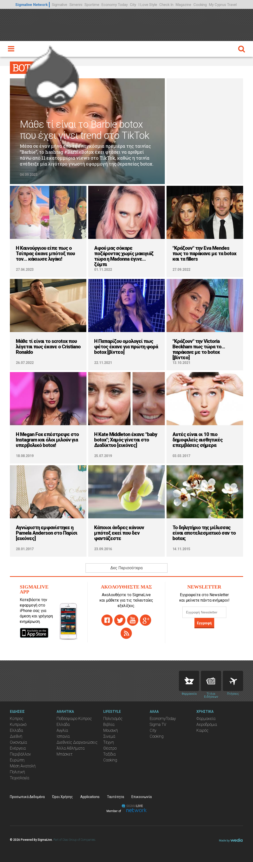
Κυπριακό (18, 724)
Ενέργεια (18, 748)
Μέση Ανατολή (23, 766)
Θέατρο (110, 748)
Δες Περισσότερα (126, 568)
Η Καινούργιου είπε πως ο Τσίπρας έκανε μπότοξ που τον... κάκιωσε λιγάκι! (45, 253)
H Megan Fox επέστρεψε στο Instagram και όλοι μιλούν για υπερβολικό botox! (47, 439)
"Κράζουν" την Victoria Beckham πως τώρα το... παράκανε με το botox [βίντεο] (198, 349)
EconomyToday (163, 718)
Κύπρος (16, 718)
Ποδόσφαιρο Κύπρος (74, 718)
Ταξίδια (109, 754)
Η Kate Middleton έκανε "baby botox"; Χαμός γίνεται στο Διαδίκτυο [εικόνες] (125, 439)
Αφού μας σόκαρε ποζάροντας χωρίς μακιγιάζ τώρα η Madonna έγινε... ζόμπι (123, 256)
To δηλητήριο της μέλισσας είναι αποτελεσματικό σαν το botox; (204, 533)
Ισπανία (63, 736)
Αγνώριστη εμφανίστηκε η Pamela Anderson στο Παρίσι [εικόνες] (46, 533)
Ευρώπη (17, 760)
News (211, 681)
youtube (132, 620)
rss (126, 633)
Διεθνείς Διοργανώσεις (77, 742)
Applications (90, 797)
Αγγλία (62, 730)
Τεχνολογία (19, 778)
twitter (120, 620)
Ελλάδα (16, 730)
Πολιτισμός (113, 718)
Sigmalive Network (31, 4)
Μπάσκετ (65, 754)
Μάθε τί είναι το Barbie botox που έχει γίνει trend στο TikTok (84, 130)
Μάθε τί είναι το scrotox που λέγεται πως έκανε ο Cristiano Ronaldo (48, 346)
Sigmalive (59, 4)
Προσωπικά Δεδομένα (27, 797)
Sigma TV (158, 724)
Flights (233, 681)
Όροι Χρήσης (62, 797)
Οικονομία (18, 742)
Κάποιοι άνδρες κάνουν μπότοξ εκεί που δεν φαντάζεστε (119, 533)
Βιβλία (108, 724)
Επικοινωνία (141, 797)
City (133, 4)
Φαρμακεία (205, 718)
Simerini (75, 4)
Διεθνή (16, 736)
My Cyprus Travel (223, 4)
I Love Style (147, 4)
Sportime (91, 4)
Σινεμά (109, 736)
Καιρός (202, 730)
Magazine (183, 4)
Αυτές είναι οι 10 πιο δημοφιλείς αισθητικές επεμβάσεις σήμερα (197, 439)
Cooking (200, 4)
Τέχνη (108, 742)
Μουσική (110, 730)
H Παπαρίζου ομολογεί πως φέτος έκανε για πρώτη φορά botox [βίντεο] (126, 346)
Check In (166, 4)
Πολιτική (17, 772)
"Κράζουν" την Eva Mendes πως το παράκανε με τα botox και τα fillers (204, 253)
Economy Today (115, 4)
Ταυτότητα (115, 797)
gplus (145, 620)
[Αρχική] (52, 75)
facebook (107, 620)
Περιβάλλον (20, 754)
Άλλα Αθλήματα (70, 748)
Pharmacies (189, 681)
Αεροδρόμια (206, 724)
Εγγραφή (204, 623)
